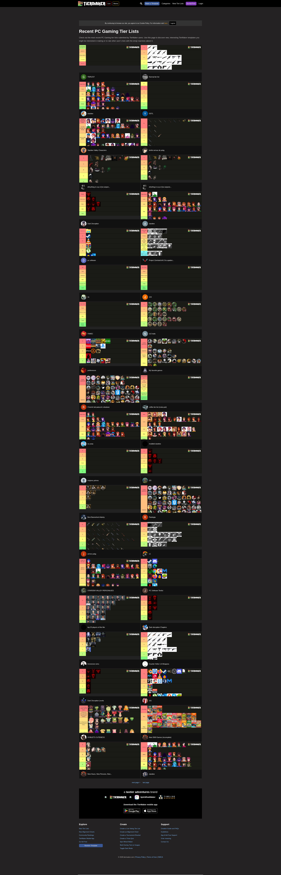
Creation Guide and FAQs (170, 828)
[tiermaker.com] (91, 3)
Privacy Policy (140, 857)
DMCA (160, 857)
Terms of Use (152, 857)
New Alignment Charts (86, 832)
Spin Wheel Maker (126, 842)
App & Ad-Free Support (169, 835)
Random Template (91, 845)
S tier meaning (166, 838)
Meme (115, 4)
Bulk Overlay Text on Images (130, 845)
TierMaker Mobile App (86, 838)
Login (201, 4)
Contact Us (165, 842)
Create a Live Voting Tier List (130, 828)
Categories (166, 4)
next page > (136, 782)
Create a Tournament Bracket (130, 835)
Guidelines (164, 832)
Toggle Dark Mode (126, 848)
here (165, 23)
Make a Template (152, 4)
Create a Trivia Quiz (127, 838)
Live (108, 4)
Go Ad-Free (191, 4)
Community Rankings (86, 835)
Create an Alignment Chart (129, 832)
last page (146, 782)
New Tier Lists (178, 4)
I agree (172, 23)
